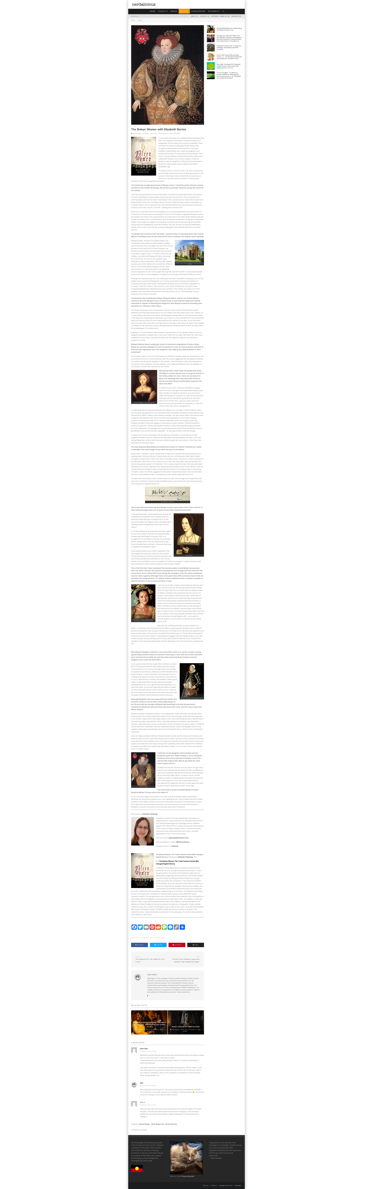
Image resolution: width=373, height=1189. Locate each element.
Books (174, 11)
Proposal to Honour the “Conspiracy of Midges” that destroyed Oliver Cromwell (173, 14)
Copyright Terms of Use (220, 16)
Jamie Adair (144, 1049)
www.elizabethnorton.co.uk (178, 838)
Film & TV (163, 11)
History (184, 11)
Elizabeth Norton (147, 937)
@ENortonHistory (182, 842)
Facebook (174, 846)
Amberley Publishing (149, 814)
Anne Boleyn (136, 937)
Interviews (154, 133)
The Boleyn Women (160, 937)
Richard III (213, 11)
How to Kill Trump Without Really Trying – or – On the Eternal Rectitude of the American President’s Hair (229, 56)
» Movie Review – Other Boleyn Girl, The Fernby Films (158, 1124)
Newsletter (236, 16)
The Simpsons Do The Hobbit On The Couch (150, 959)
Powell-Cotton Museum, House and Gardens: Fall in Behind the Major (185, 959)
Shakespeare (198, 11)
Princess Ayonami (187, 1176)
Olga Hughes (137, 133)
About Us (194, 16)
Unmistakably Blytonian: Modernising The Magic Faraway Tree (229, 29)
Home (152, 11)
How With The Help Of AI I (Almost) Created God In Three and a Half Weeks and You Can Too (228, 66)
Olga (141, 1083)
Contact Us (204, 16)
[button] (223, 11)
